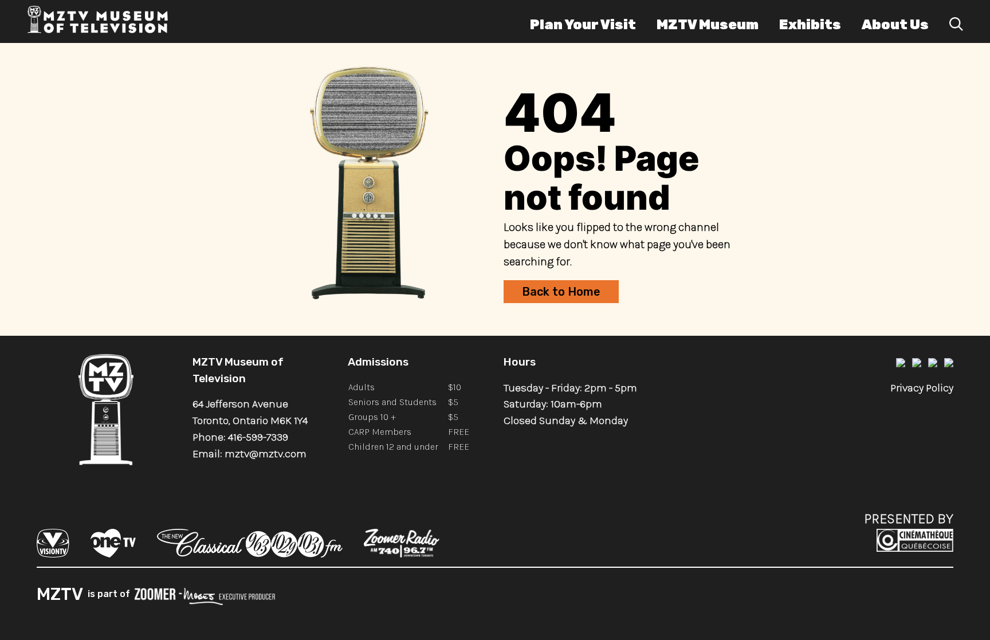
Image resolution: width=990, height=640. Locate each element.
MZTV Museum (708, 25)
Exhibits (810, 25)
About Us (895, 25)
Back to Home (561, 292)
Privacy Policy (921, 387)
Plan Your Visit (583, 25)
